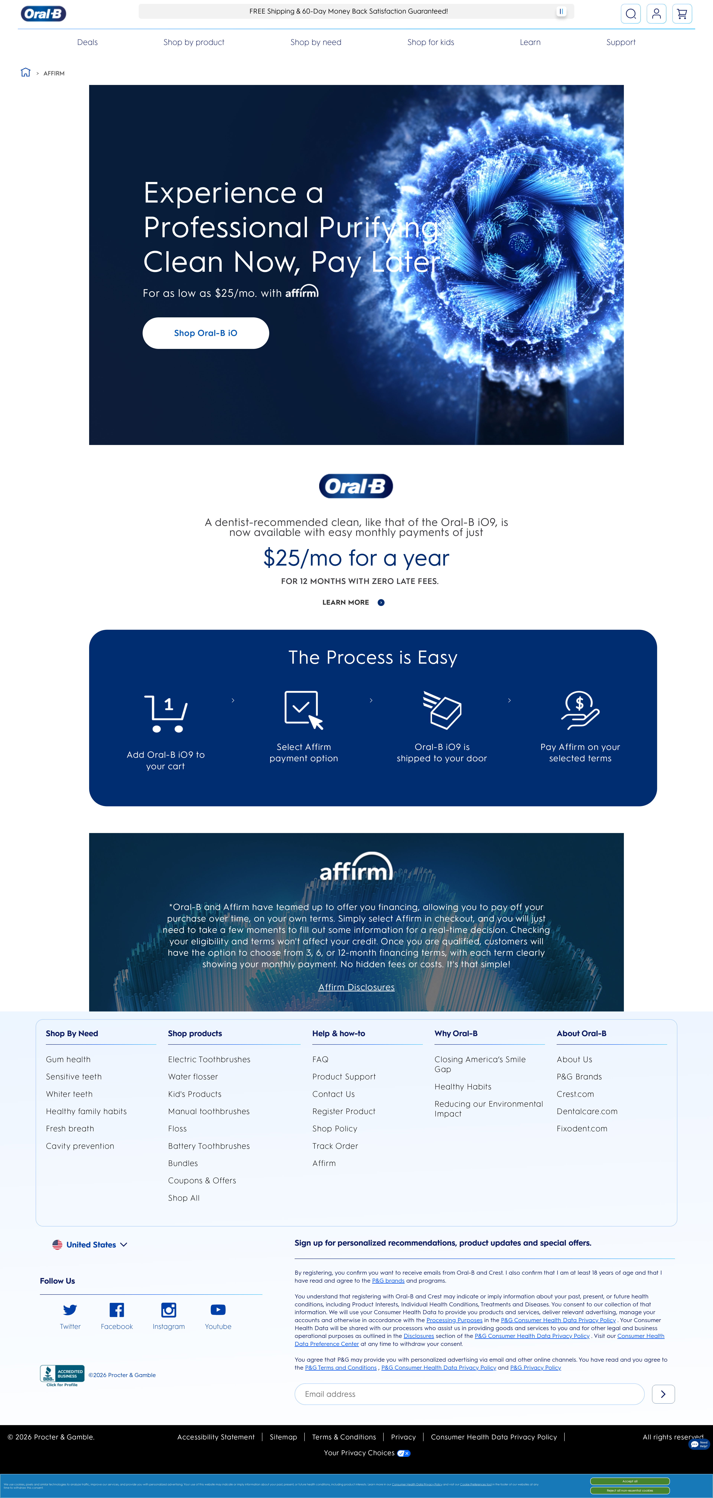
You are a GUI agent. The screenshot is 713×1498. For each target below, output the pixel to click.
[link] (70, 1317)
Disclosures (419, 1335)
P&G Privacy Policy (535, 1367)
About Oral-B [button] (582, 1033)
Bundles (183, 1163)
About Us (574, 1059)
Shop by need (315, 42)
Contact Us (333, 1094)
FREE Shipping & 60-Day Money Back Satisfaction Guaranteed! (348, 11)
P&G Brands (579, 1076)
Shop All (184, 1198)
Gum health (68, 1059)
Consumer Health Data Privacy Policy (494, 1437)
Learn (530, 42)
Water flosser (193, 1076)
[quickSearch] (631, 14)
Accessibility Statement (216, 1437)
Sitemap (283, 1437)
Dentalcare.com (587, 1111)
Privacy (403, 1437)
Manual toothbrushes (209, 1111)
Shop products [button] (195, 1033)
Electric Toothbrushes (209, 1059)
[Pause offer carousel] (561, 11)
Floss (177, 1128)
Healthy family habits (86, 1111)
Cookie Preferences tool (476, 1484)
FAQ (320, 1059)
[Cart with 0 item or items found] (682, 14)
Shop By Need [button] (72, 1033)
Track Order (335, 1146)
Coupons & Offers (202, 1180)
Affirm (324, 1163)
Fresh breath (70, 1128)
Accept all (630, 1481)
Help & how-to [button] (338, 1033)
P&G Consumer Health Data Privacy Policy (558, 1320)
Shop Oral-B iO (206, 333)
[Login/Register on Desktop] (656, 14)
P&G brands (388, 1280)
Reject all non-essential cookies (630, 1490)
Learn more (346, 602)
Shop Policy (335, 1128)
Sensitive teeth (74, 1076)
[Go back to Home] (25, 71)
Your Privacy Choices (360, 1453)
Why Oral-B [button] (456, 1033)
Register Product (344, 1111)
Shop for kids (430, 42)
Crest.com (575, 1094)
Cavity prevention (80, 1146)
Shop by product (194, 42)
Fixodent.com (582, 1128)
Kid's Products (195, 1094)
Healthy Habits (462, 1086)
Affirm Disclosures (356, 987)
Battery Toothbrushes (209, 1146)
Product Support (344, 1076)
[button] (95, 1243)
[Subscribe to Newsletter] (663, 1394)
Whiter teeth (69, 1094)
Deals (87, 42)
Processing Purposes (455, 1320)
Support (621, 42)
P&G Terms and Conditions (341, 1367)
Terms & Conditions (344, 1437)
